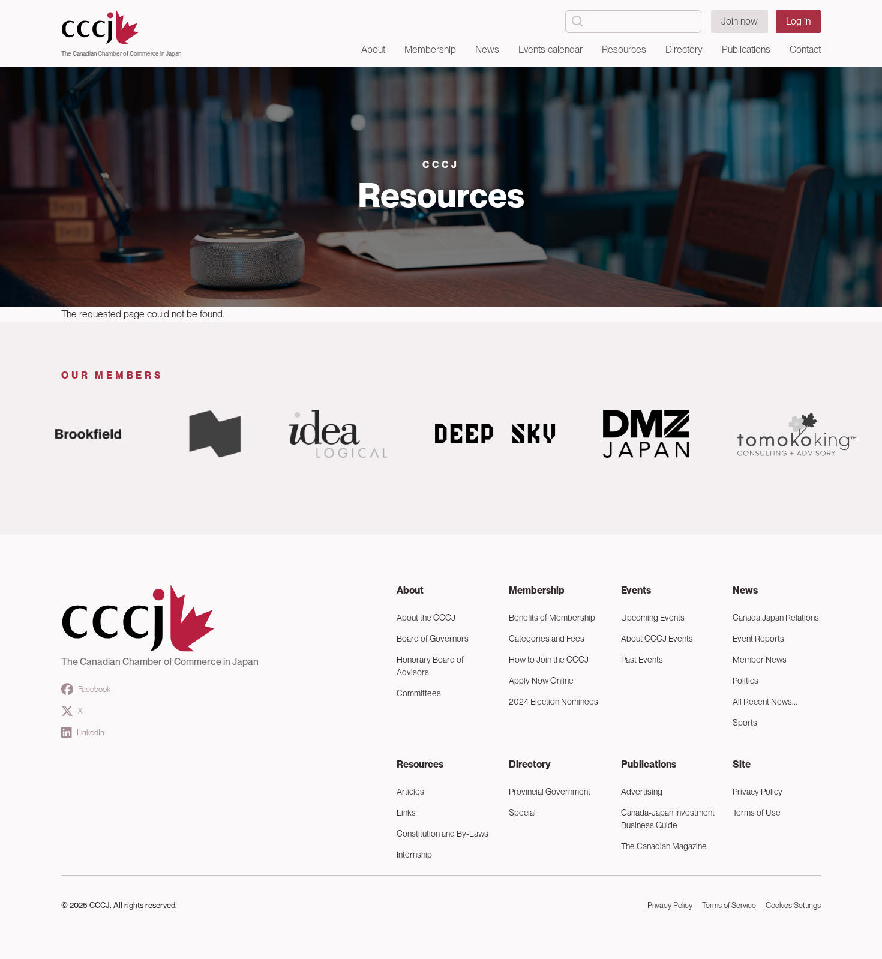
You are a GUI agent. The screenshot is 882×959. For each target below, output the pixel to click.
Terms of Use (757, 812)
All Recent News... (765, 701)
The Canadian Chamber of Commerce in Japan (121, 53)
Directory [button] (684, 49)
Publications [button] (746, 49)
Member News (760, 659)
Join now (739, 21)
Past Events (642, 659)
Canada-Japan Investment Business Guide (668, 819)
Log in (798, 21)
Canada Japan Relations (776, 617)
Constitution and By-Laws (442, 833)
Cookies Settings (793, 905)
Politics (745, 680)
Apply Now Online (541, 680)
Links (406, 812)
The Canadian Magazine (664, 846)
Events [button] (636, 590)
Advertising (641, 791)
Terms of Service (729, 905)
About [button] (373, 49)
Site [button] (742, 764)
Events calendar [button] (550, 49)
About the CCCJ (426, 617)
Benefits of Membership (552, 617)
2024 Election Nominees (553, 701)
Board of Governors (433, 638)
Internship (414, 854)
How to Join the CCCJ (549, 659)
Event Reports (758, 638)
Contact (805, 49)
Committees (419, 693)
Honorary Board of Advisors (430, 666)
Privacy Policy (757, 791)
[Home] (121, 28)
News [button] (487, 49)
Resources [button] (624, 49)
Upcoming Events (653, 617)
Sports (745, 722)
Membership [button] (430, 49)
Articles (410, 791)
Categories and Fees (546, 638)
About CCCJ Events (657, 638)
